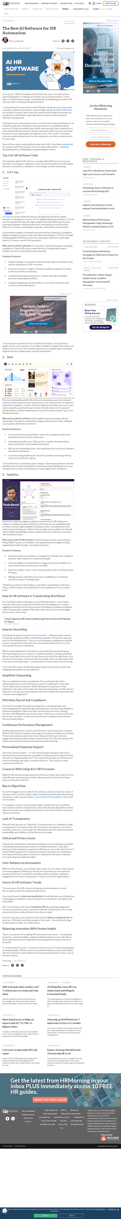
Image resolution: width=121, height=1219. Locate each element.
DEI (62, 1128)
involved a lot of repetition (35, 635)
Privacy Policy (8, 1146)
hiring (28, 607)
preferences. (112, 1209)
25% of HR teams (64, 110)
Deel (4, 400)
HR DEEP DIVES (66, 3)
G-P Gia (5, 216)
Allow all (45, 1216)
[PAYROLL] (66, 9)
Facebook (7, 1118)
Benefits (64, 1110)
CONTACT (28, 1121)
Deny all (71, 1216)
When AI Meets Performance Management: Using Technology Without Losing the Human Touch (98, 223)
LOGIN (98, 3)
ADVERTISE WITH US (28, 1114)
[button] (4, 1210)
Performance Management (71, 1114)
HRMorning (11, 3)
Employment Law (51, 1110)
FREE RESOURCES (32, 3)
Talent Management (50, 1114)
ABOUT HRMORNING (28, 1111)
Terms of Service (20, 1146)
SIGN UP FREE (110, 3)
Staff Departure (76, 1121)
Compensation (79, 1117)
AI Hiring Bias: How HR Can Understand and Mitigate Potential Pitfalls (61, 990)
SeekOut (6, 521)
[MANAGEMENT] (81, 9)
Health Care (63, 1124)
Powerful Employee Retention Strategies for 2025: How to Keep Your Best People (100, 255)
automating (67, 144)
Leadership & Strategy (62, 1117)
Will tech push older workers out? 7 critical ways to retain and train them (20, 990)
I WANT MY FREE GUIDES (50, 1099)
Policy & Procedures (48, 1121)
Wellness (63, 1121)
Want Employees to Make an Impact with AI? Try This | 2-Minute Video (18, 1023)
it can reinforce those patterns (48, 797)
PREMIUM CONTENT (49, 3)
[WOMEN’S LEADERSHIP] (102, 9)
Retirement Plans (77, 1124)
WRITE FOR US (28, 1118)
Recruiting (66, 982)
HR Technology (8, 20)
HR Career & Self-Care (47, 1124)
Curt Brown (18, 41)
